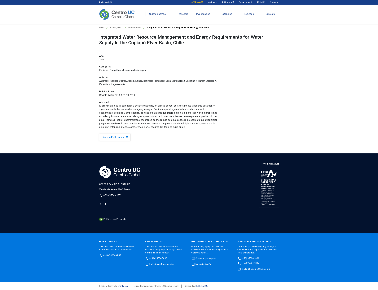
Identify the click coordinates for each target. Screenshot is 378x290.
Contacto (270, 14)
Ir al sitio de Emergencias (161, 264)
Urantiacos (123, 286)
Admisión (196, 2)
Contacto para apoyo (205, 258)
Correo (274, 2)
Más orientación (203, 264)
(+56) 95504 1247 (250, 263)
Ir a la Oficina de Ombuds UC (256, 269)
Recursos (251, 14)
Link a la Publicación (115, 137)
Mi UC (260, 2)
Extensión (229, 14)
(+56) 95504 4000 (112, 255)
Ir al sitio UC (105, 2)
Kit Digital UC (202, 286)
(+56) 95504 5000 (158, 258)
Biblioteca (227, 2)
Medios (212, 2)
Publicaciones (134, 27)
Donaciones (245, 2)
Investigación (205, 14)
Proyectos (182, 14)
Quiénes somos (159, 14)
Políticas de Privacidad (113, 219)
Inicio (101, 27)
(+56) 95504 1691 (250, 258)
